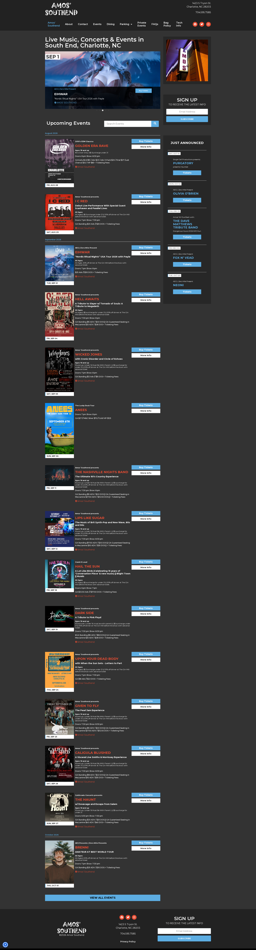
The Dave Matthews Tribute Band (185, 224)
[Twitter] (201, 24)
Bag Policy (167, 24)
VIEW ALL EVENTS (103, 897)
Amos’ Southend (54, 24)
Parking (124, 24)
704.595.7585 (203, 12)
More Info (145, 146)
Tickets (187, 172)
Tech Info (179, 24)
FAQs (155, 24)
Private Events (141, 24)
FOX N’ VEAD (183, 258)
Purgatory (183, 163)
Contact (83, 24)
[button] (96, 110)
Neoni (178, 285)
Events (97, 24)
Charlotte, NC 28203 (199, 6)
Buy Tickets (143, 90)
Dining (111, 24)
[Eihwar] (102, 80)
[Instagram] (208, 24)
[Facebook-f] (195, 24)
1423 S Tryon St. (201, 3)
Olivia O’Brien (186, 193)
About (69, 24)
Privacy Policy (128, 941)
